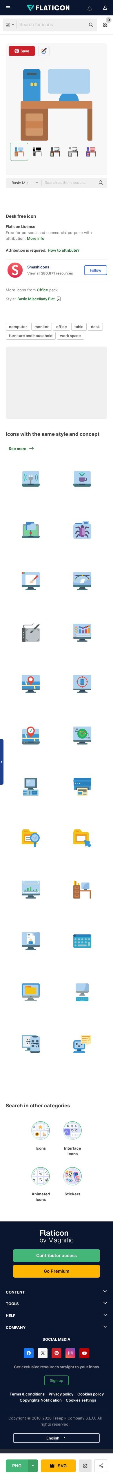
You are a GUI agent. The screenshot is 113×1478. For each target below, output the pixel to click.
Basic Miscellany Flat (36, 299)
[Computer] (31, 581)
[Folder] (82, 530)
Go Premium (56, 1271)
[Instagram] (70, 1353)
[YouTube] (84, 1353)
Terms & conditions (27, 1394)
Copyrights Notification (41, 1400)
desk (95, 326)
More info (35, 238)
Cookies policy (90, 1394)
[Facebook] (29, 1353)
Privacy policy (61, 1394)
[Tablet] (31, 633)
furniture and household (30, 335)
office (61, 326)
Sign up (56, 1380)
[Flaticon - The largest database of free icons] (48, 8)
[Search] (31, 838)
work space (70, 335)
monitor (41, 326)
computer (18, 326)
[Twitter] (43, 1353)
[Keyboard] (82, 941)
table (78, 326)
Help (10, 1315)
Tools (12, 1303)
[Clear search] (78, 25)
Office (42, 290)
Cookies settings (81, 1400)
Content (15, 1292)
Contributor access (56, 1255)
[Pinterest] (56, 1353)
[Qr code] (31, 1044)
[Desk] (82, 889)
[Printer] (82, 787)
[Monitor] (31, 992)
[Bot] (82, 1044)
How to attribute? (63, 250)
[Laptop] (31, 478)
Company (15, 1327)
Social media (56, 1339)
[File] (82, 838)
